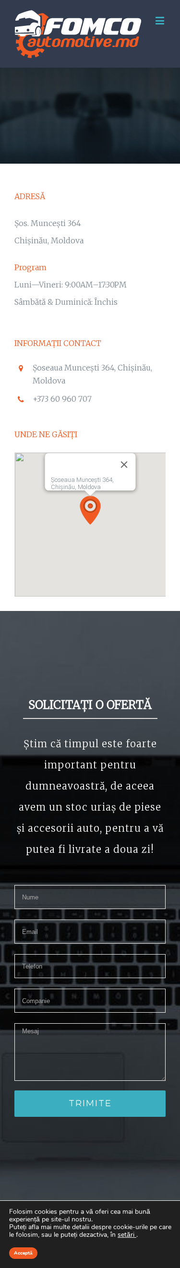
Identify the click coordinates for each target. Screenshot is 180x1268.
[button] (90, 510)
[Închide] (123, 464)
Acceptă (23, 1253)
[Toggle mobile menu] (161, 20)
